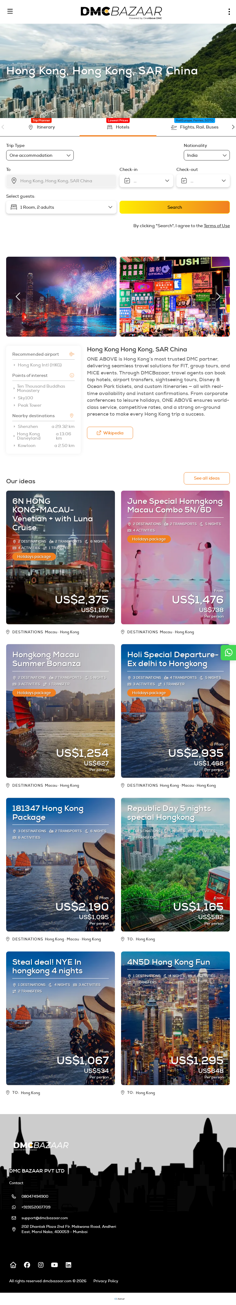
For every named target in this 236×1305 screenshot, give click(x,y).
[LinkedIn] (68, 1265)
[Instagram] (41, 1265)
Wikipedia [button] (113, 433)
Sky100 (25, 398)
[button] (3, 126)
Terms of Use (217, 225)
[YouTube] (54, 1265)
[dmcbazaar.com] (40, 1145)
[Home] (13, 1265)
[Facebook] (27, 1265)
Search (174, 207)
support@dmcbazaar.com (45, 1218)
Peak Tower (29, 405)
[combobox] (202, 155)
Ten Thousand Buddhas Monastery (41, 388)
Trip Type (15, 145)
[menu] (229, 12)
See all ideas (207, 478)
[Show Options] (225, 155)
